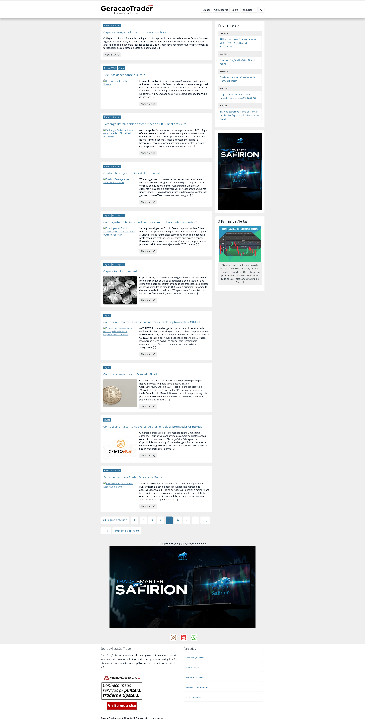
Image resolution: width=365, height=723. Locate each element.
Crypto (121, 68)
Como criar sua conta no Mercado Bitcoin (131, 374)
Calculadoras (221, 9)
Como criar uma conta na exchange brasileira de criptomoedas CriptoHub (153, 426)
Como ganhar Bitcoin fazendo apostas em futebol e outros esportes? (149, 222)
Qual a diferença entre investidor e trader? (131, 173)
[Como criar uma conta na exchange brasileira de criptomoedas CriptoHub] (120, 445)
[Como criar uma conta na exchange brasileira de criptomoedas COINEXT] (120, 331)
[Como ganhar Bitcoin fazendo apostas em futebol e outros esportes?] (120, 231)
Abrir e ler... (111, 54)
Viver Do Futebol (193, 697)
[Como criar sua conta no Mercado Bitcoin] (120, 392)
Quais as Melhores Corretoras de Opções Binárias (237, 79)
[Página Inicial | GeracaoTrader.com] (127, 9)
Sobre (235, 9)
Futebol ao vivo (193, 667)
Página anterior (116, 520)
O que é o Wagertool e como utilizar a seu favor (135, 32)
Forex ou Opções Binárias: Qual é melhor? (237, 62)
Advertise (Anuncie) (195, 657)
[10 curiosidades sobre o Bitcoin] (120, 82)
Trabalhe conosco (194, 677)
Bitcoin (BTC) (110, 68)
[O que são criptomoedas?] (120, 290)
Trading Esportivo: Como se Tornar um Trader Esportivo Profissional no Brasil (239, 115)
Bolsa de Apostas (112, 25)
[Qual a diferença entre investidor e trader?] (120, 180)
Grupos (206, 9)
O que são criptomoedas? (120, 271)
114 (105, 531)
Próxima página (125, 531)
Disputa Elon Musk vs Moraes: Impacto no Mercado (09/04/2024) (238, 96)
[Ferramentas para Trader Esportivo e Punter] (120, 484)
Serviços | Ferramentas (197, 687)
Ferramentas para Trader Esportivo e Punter (133, 477)
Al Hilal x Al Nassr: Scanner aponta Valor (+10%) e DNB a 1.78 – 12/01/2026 (238, 43)
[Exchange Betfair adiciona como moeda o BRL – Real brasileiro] (120, 133)
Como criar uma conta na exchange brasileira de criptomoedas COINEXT (151, 322)
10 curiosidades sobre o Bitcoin (124, 75)
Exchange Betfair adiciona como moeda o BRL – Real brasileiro (144, 124)
